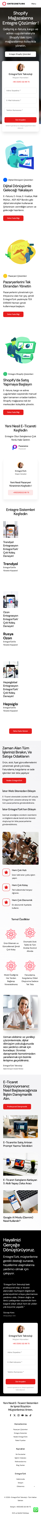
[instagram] (19, 1415)
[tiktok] (30, 1415)
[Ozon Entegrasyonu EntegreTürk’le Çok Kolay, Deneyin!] (10, 599)
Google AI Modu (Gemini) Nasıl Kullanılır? (18, 1219)
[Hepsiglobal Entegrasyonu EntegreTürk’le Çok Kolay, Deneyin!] (10, 669)
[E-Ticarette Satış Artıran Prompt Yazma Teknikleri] (20, 1126)
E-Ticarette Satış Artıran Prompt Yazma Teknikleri (17, 1144)
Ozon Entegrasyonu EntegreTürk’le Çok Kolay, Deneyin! (11, 619)
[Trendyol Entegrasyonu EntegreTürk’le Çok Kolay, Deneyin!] (10, 529)
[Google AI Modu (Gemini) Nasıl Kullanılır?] (20, 1201)
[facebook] (11, 1415)
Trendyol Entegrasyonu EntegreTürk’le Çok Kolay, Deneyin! (11, 549)
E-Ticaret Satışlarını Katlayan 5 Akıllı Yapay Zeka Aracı (20, 1181)
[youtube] (22, 1415)
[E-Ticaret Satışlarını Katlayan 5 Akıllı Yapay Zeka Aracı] (20, 1164)
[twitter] (15, 1415)
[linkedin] (26, 1415)
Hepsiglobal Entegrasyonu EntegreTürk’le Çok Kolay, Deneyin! (11, 689)
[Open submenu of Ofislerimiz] (34, 1486)
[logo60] (13, 2)
